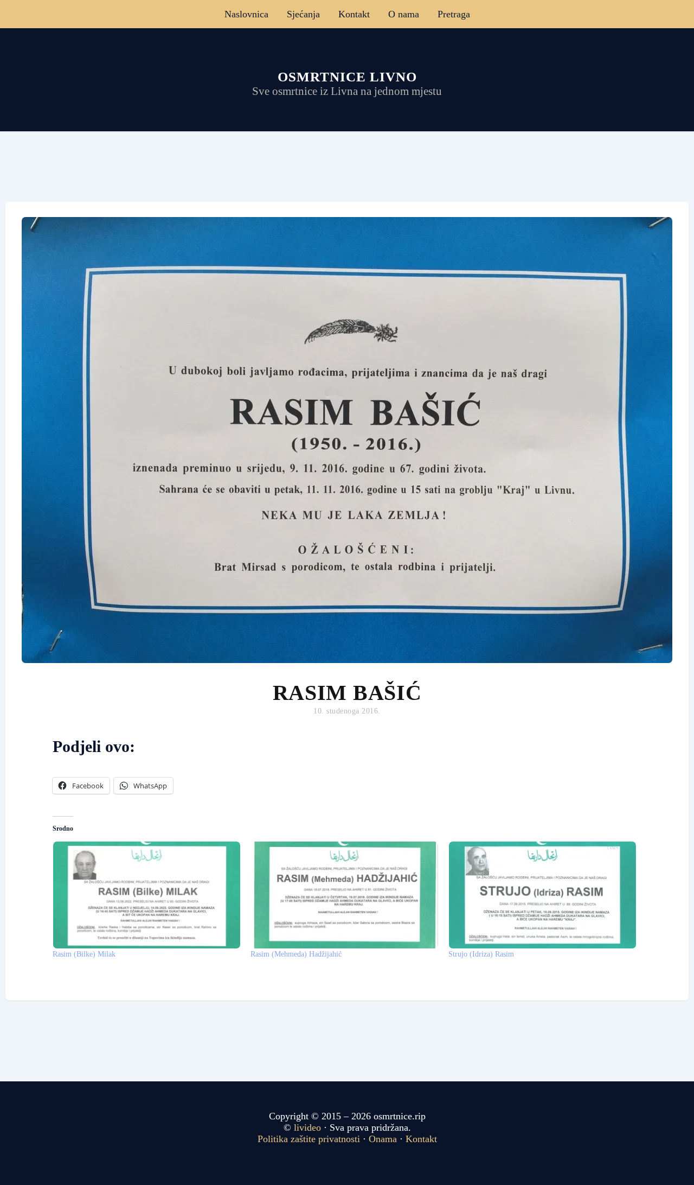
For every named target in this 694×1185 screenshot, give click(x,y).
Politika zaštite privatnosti (309, 1138)
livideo (309, 1127)
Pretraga (454, 14)
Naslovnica (246, 14)
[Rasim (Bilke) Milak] (146, 895)
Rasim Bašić (347, 692)
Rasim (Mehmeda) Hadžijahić (296, 954)
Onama (383, 1138)
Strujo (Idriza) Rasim (481, 954)
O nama (403, 14)
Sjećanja (303, 14)
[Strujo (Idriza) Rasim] (541, 895)
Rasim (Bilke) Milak (84, 954)
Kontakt (354, 14)
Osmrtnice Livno (347, 76)
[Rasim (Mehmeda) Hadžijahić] (344, 895)
